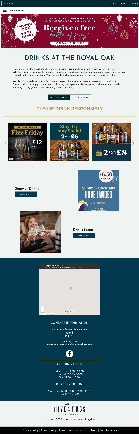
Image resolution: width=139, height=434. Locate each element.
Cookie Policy (48, 430)
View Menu (26, 194)
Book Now (8, 3)
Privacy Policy (30, 430)
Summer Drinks (17, 10)
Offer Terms (90, 430)
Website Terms (108, 430)
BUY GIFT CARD (80, 97)
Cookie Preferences (70, 430)
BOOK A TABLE (58, 97)
